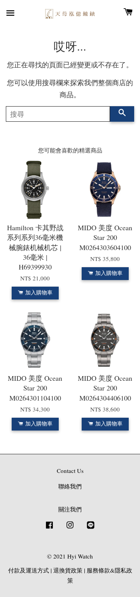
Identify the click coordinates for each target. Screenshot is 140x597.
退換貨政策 (67, 570)
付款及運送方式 (28, 570)
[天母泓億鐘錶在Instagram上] (70, 528)
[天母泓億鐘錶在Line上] (90, 528)
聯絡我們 (70, 486)
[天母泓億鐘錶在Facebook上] (49, 528)
